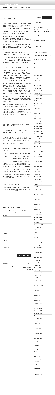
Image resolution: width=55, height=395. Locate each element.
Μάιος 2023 (37, 174)
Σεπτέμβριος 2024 (38, 133)
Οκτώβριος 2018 (38, 313)
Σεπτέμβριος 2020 (38, 255)
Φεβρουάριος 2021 (38, 242)
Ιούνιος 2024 (37, 141)
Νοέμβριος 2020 (38, 250)
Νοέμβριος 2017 (38, 331)
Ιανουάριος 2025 (38, 123)
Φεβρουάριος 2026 (38, 90)
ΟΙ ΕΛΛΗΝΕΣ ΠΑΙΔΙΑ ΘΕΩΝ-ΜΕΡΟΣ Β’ (42, 38)
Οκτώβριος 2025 (38, 100)
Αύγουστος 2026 (38, 75)
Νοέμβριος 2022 (38, 189)
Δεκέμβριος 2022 (38, 186)
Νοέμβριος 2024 (38, 128)
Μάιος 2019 (37, 295)
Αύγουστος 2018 (38, 318)
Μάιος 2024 (37, 143)
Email (5, 240)
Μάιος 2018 (37, 326)
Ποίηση (35, 364)
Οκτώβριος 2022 (38, 192)
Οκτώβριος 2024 (38, 131)
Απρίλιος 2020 (37, 267)
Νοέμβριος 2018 (38, 310)
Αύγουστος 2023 (38, 166)
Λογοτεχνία (37, 356)
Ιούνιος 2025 (37, 111)
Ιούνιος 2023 (37, 171)
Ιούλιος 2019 (37, 290)
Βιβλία (5, 7)
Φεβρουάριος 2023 (38, 181)
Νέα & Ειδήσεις (14, 7)
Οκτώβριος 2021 (38, 222)
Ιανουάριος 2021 (38, 245)
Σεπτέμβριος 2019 (38, 285)
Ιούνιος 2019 (37, 293)
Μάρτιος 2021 (37, 240)
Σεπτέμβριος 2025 (38, 103)
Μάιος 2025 (37, 113)
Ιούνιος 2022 (37, 202)
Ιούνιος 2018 (37, 323)
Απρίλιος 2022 (37, 207)
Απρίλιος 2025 (37, 116)
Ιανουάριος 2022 (38, 214)
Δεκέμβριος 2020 (38, 247)
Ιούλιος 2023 (37, 169)
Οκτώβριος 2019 (38, 283)
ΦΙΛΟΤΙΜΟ (45, 57)
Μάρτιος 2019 (37, 300)
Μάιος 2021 (37, 234)
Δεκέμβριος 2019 (38, 278)
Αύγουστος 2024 (38, 136)
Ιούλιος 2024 (37, 138)
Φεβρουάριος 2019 (38, 303)
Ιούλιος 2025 (37, 108)
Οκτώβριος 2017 (38, 333)
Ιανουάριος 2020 (38, 275)
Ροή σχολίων (37, 377)
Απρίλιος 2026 (37, 85)
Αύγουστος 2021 (38, 227)
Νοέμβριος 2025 (38, 98)
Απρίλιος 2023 (37, 176)
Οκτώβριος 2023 (38, 161)
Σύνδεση (36, 372)
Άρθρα (22, 7)
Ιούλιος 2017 (37, 341)
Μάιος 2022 (37, 204)
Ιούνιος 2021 (37, 232)
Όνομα (5, 233)
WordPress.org (37, 379)
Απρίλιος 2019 (37, 298)
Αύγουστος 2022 (38, 197)
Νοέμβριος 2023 (38, 159)
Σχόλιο (5, 215)
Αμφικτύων (15, 16)
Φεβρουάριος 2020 (38, 272)
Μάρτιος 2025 (37, 118)
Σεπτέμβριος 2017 (38, 336)
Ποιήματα (28, 7)
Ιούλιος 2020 (37, 260)
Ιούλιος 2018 (37, 321)
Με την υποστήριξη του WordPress (10, 392)
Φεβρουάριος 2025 (38, 121)
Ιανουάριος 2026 (38, 93)
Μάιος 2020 (37, 265)
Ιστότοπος (6, 247)
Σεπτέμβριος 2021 (38, 224)
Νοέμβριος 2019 (38, 280)
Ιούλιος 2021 (37, 229)
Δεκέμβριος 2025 (38, 95)
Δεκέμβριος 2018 (38, 308)
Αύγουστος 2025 (38, 105)
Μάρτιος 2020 (37, 270)
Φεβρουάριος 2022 (38, 212)
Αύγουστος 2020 (38, 257)
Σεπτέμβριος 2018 (38, 315)
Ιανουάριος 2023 (38, 184)
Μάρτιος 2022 (37, 209)
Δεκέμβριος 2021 (38, 217)
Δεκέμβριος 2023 (38, 156)
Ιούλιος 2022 (37, 199)
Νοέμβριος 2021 (38, 219)
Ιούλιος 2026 (37, 78)
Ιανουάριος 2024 (38, 154)
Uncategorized (8, 198)
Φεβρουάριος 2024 (38, 151)
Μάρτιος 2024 (37, 149)
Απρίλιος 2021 (37, 237)
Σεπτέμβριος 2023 (38, 164)
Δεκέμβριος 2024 (38, 126)
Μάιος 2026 (37, 83)
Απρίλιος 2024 (37, 146)
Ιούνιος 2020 (37, 262)
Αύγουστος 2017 (38, 338)
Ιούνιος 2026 (37, 80)
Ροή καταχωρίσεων (38, 374)
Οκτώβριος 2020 (38, 252)
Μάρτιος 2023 (37, 179)
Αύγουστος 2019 (38, 288)
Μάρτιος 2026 (37, 88)
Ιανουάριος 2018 (38, 328)
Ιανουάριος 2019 (38, 305)
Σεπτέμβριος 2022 (38, 194)
